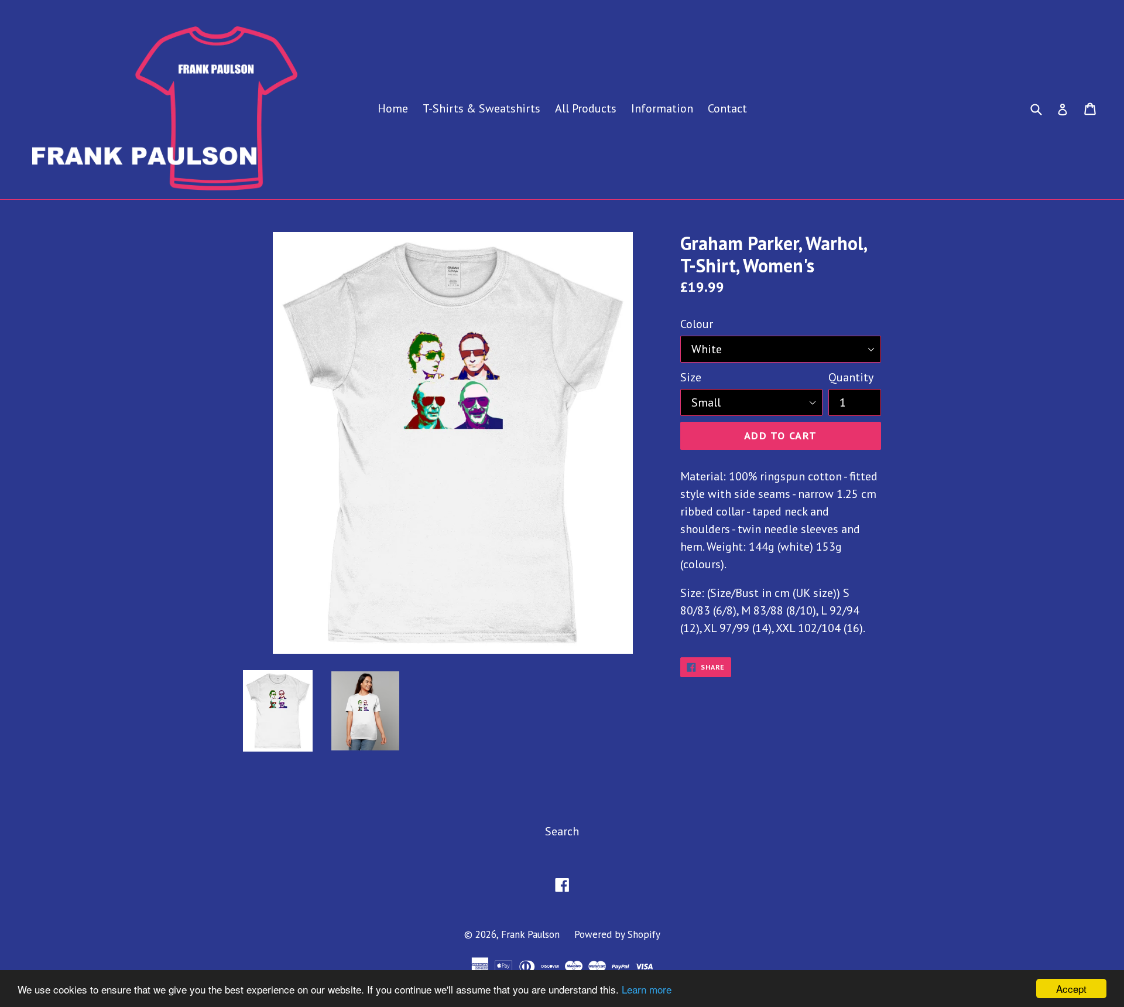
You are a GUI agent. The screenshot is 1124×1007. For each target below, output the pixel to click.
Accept (1071, 988)
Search (562, 831)
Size (690, 377)
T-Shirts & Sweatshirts (481, 108)
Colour (696, 324)
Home (393, 108)
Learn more (646, 989)
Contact (727, 108)
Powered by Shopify (617, 934)
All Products (585, 108)
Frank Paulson (530, 934)
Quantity (850, 377)
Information (662, 108)
